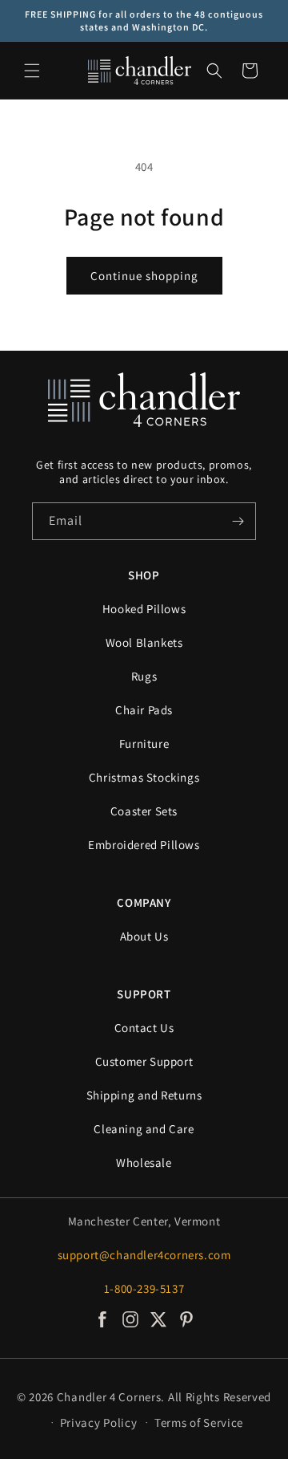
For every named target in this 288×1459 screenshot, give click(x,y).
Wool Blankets (144, 642)
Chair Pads (144, 709)
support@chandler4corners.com (144, 1254)
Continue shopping (144, 275)
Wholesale (143, 1162)
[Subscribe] (237, 521)
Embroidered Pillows (143, 844)
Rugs (144, 676)
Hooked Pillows (144, 608)
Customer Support (144, 1061)
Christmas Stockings (144, 777)
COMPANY (143, 902)
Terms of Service (198, 1422)
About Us (144, 936)
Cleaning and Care (144, 1128)
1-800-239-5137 (144, 1288)
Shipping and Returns (144, 1095)
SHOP (143, 575)
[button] (32, 70)
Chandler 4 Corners (109, 1396)
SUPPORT (143, 994)
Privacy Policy (99, 1422)
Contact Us (144, 1027)
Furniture (144, 743)
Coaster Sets (144, 811)
